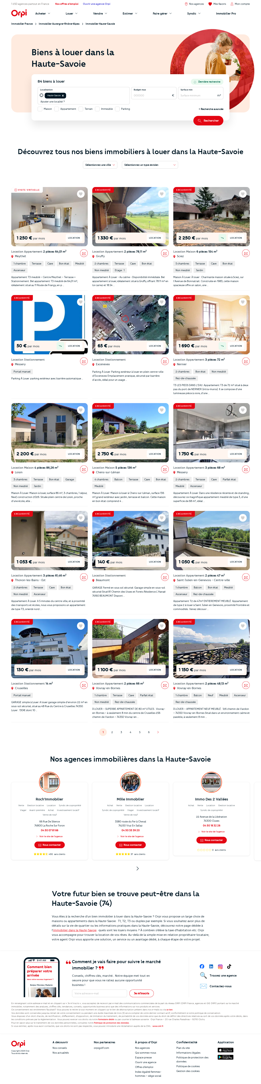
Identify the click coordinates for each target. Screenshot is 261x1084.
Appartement (68, 108)
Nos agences (142, 1047)
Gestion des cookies (188, 1071)
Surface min (187, 89)
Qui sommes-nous (145, 1052)
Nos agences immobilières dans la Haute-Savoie (130, 759)
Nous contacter (51, 844)
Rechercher (211, 120)
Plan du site (183, 1047)
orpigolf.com (101, 1047)
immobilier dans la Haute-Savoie (74, 930)
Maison (48, 108)
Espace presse (143, 1057)
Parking (125, 108)
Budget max (140, 89)
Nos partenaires (104, 1042)
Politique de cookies (188, 1066)
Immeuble (107, 108)
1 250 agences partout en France (30, 3)
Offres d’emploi (144, 1067)
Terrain (89, 108)
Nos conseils (60, 1047)
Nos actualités (61, 1052)
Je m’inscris (141, 993)
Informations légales (188, 1052)
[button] (63, 95)
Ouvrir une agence (145, 1062)
